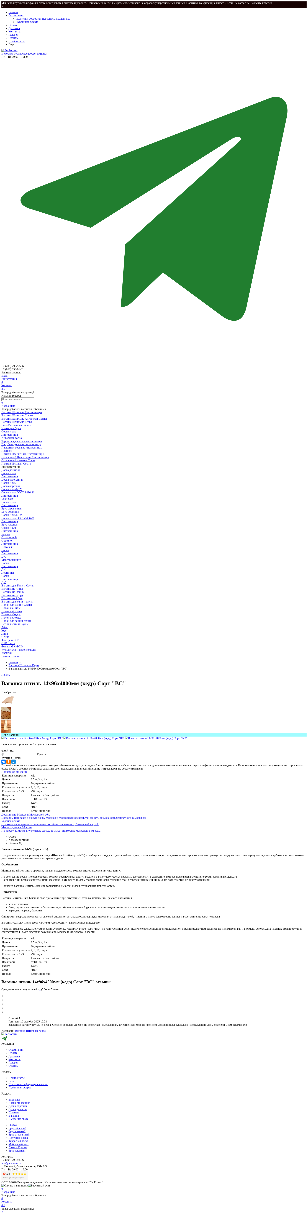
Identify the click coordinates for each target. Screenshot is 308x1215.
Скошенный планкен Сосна (18, 460)
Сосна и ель (8, 431)
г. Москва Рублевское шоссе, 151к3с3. (24, 53)
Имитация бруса (19, 1118)
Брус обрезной (10, 511)
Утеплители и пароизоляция (18, 649)
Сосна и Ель (8, 527)
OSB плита (8, 643)
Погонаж (6, 546)
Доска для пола (10, 469)
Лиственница (9, 434)
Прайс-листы (17, 41)
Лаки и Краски (10, 656)
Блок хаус (7, 498)
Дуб (3, 556)
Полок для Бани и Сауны (16, 604)
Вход (4, 375)
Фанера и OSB (10, 640)
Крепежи (6, 652)
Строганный (9, 537)
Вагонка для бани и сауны (17, 601)
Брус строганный (11, 508)
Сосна (5, 550)
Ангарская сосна (11, 437)
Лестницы (7, 572)
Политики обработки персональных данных (43, 18)
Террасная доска (18, 1140)
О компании (16, 15)
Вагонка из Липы (12, 588)
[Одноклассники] (8, 762)
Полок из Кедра (10, 614)
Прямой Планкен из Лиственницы (22, 453)
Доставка (14, 28)
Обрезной (7, 540)
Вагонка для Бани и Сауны (17, 585)
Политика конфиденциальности (205, 2)
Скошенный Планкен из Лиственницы (25, 457)
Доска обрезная (10, 486)
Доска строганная (12, 479)
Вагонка (14, 1115)
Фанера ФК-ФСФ (12, 646)
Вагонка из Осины (12, 591)
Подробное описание (14, 771)
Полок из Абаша (11, 617)
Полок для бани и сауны (16, 620)
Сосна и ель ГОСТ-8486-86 (17, 492)
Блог (11, 1081)
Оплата (13, 25)
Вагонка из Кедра (12, 595)
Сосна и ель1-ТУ (11, 489)
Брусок (5, 534)
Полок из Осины (11, 611)
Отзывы (13, 37)
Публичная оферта (27, 21)
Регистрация (9, 378)
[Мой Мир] (13, 762)
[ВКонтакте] (3, 762)
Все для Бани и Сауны (15, 624)
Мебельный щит (11, 559)
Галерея (13, 34)
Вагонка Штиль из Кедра (30, 1030)
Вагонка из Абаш (11, 598)
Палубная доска (18, 1137)
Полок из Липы (10, 607)
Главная (13, 12)
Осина (5, 636)
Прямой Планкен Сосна (16, 463)
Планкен (14, 1112)
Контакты (14, 31)
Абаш (4, 627)
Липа (4, 633)
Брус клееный (9, 524)
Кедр (4, 630)
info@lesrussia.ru (11, 1163)
